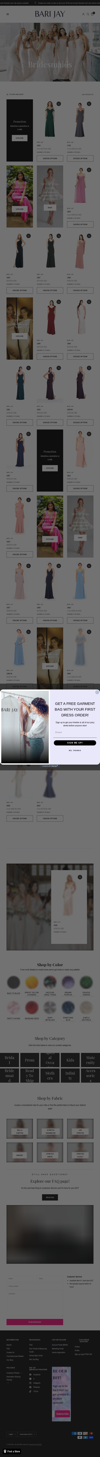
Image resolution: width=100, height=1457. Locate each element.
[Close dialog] (97, 692)
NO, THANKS (75, 750)
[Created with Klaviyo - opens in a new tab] (50, 766)
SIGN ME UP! (75, 743)
